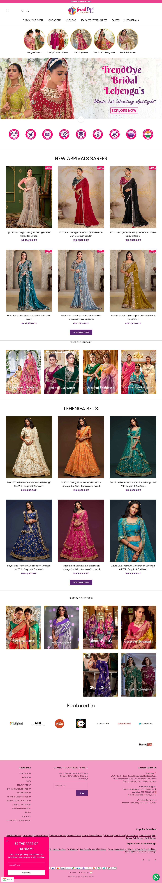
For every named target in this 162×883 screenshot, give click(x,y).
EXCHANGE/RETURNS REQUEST (18, 820)
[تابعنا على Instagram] (149, 860)
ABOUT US (26, 777)
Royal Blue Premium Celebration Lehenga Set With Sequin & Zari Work (29, 567)
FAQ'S (28, 781)
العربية (74, 872)
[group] (81, 88)
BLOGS (28, 812)
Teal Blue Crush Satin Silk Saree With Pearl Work (29, 317)
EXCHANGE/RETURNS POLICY (19, 789)
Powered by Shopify (81, 876)
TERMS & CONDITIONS (21, 805)
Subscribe (26, 873)
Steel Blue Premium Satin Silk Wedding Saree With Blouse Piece (81, 317)
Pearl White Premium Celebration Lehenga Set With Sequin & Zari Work (29, 484)
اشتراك (82, 793)
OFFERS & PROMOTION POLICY (18, 801)
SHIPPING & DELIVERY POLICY (19, 797)
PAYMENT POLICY (24, 793)
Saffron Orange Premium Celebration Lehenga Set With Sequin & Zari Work (81, 484)
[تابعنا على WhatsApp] (143, 860)
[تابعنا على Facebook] (155, 860)
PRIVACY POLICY (24, 785)
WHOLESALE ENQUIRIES (21, 808)
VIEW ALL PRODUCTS (81, 332)
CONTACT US (25, 773)
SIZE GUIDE (26, 816)
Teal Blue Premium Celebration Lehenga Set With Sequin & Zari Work (133, 484)
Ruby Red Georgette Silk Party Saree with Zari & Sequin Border (81, 234)
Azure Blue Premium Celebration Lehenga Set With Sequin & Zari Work (133, 567)
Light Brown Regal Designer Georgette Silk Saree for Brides (29, 234)
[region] (81, 88)
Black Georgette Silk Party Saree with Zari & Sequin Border (133, 234)
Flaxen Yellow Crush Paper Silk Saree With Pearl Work (133, 317)
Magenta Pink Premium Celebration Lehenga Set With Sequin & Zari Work (81, 567)
